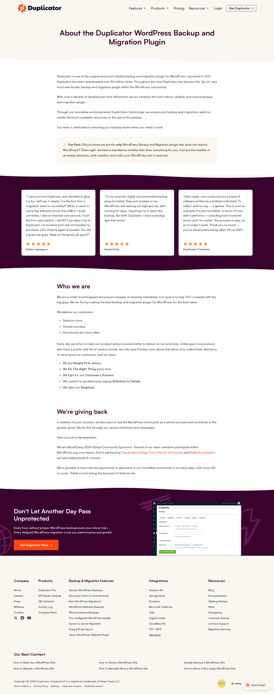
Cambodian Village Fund (139, 452)
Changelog (215, 612)
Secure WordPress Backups (86, 590)
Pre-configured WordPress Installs (90, 618)
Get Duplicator (239, 8)
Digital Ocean (157, 618)
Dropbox (154, 601)
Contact (19, 612)
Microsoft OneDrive (160, 606)
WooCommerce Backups (84, 612)
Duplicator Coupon (71, 686)
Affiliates (19, 606)
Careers (18, 595)
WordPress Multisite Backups (86, 606)
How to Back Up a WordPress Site (34, 662)
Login (218, 8)
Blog (211, 590)
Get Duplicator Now (34, 545)
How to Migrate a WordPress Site (34, 668)
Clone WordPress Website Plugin (89, 634)
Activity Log (45, 606)
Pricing (179, 8)
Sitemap (55, 686)
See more (155, 634)
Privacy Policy (41, 686)
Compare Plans (47, 612)
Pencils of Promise (170, 452)
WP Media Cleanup (50, 595)
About (17, 590)
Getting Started (217, 601)
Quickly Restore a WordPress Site (204, 662)
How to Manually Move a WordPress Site (123, 668)
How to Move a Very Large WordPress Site (209, 668)
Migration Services (219, 629)
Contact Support (218, 623)
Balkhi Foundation (202, 452)
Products (158, 8)
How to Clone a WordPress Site (118, 662)
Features (135, 8)
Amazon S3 (156, 590)
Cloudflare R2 (157, 623)
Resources (197, 8)
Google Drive (157, 595)
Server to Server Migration (85, 623)
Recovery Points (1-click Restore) (89, 595)
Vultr (152, 612)
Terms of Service (22, 686)
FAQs (211, 606)
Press (17, 601)
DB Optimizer (46, 601)
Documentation (217, 595)
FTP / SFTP (155, 629)
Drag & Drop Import (81, 629)
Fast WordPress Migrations (85, 601)
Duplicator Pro (47, 590)
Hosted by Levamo (93, 686)
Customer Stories (218, 618)
